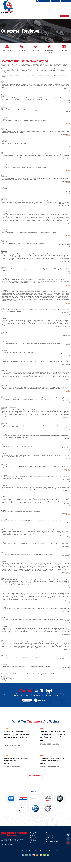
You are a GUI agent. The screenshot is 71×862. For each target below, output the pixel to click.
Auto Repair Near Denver (8, 680)
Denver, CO (13, 407)
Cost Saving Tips (5, 677)
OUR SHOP (3, 16)
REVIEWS (34, 57)
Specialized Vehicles (41, 16)
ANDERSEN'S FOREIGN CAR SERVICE (11, 57)
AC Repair (3, 407)
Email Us (48, 844)
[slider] (68, 90)
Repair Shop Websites (28, 850)
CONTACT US (29, 16)
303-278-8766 (9, 839)
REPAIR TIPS (21, 16)
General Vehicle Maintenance (9, 678)
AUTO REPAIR (12, 16)
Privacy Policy (55, 850)
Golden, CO (4, 81)
